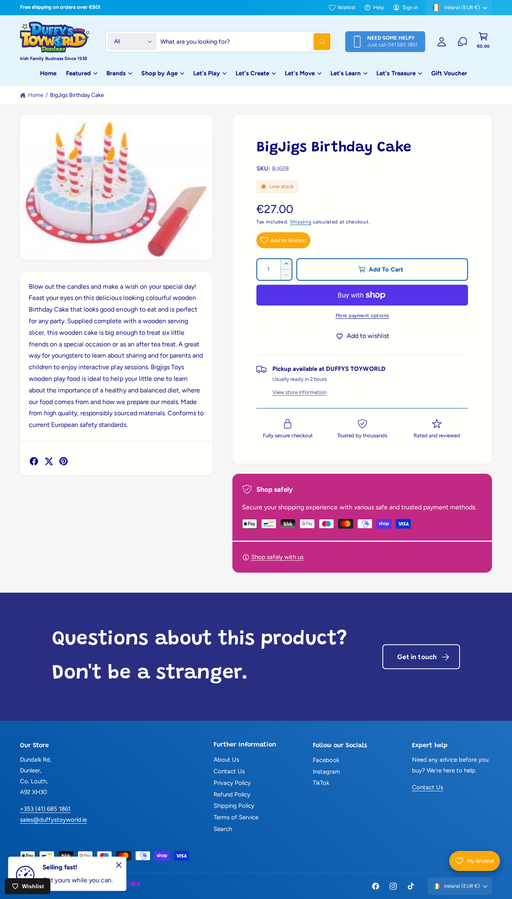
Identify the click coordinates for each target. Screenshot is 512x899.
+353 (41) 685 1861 (45, 809)
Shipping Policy (234, 805)
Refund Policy (232, 794)
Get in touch (417, 657)
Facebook (326, 760)
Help (378, 7)
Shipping (301, 222)
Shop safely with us (277, 557)
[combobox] (245, 41)
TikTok (321, 782)
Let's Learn (345, 73)
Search (223, 829)
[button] (483, 41)
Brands (116, 73)
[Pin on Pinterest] (63, 461)
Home (36, 95)
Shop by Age (159, 73)
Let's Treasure (395, 73)
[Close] (119, 865)
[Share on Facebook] (34, 461)
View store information (299, 392)
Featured (78, 73)
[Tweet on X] (49, 461)
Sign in (410, 7)
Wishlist (347, 7)
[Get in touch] (462, 41)
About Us (226, 759)
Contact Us (229, 771)
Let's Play (206, 73)
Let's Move (300, 73)
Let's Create (252, 73)
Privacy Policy (232, 782)
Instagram (326, 771)
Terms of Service (236, 817)
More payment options (362, 315)
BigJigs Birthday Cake (77, 95)
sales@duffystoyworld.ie (53, 819)
